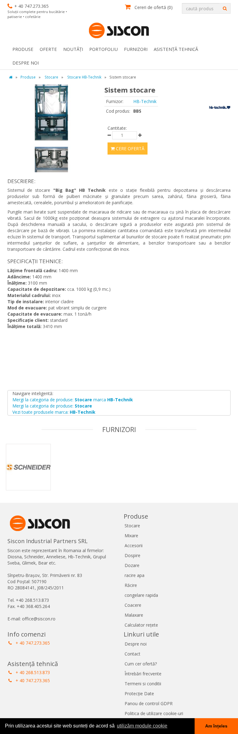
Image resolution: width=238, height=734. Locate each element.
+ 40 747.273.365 (32, 643)
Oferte (48, 49)
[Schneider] (37, 475)
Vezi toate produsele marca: (53, 412)
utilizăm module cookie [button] (142, 725)
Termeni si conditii (143, 684)
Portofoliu (103, 49)
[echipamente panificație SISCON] (119, 30)
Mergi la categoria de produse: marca (72, 400)
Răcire (131, 585)
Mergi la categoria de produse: (52, 406)
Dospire (132, 555)
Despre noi (25, 63)
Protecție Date (139, 693)
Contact (132, 654)
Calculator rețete (141, 625)
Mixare (131, 535)
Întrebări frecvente (143, 674)
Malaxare (134, 615)
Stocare (132, 526)
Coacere (133, 605)
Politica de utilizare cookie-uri (154, 713)
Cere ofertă (129, 148)
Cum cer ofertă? (141, 664)
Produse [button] (22, 49)
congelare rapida (141, 595)
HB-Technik (144, 101)
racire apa (134, 575)
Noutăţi (73, 49)
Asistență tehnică (176, 49)
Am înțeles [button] (216, 725)
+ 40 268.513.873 (32, 672)
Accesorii (134, 545)
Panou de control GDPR (149, 703)
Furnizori (136, 49)
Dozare (132, 565)
